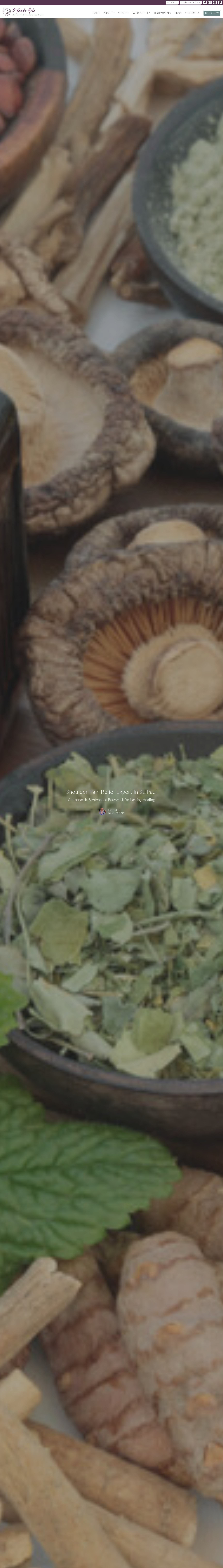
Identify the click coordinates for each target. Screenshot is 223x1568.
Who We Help (141, 13)
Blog (178, 13)
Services (123, 13)
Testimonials (162, 13)
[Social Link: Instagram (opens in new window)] (210, 2)
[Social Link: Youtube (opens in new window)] (215, 2)
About (108, 13)
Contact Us (192, 13)
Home (96, 13)
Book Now (212, 13)
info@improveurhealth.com (190, 2)
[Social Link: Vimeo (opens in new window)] (220, 2)
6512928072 (172, 2)
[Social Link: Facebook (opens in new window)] (205, 2)
